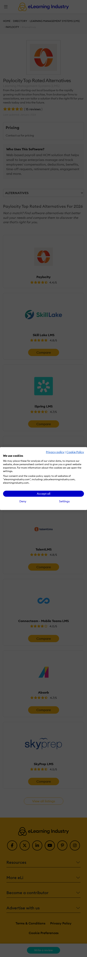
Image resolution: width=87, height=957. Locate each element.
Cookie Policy (75, 452)
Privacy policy (55, 452)
